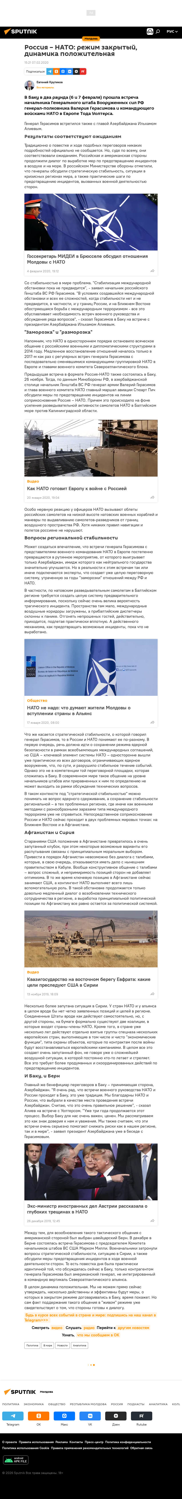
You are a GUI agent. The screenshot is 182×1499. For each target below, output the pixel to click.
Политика (32, 1345)
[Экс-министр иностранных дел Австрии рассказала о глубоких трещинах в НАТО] (91, 1172)
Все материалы (45, 87)
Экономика (34, 1404)
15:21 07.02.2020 (36, 63)
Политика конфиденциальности (128, 1442)
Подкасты (135, 1404)
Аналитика (79, 1345)
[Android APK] (16, 1460)
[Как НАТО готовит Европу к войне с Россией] (91, 448)
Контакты (76, 1442)
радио (89, 1327)
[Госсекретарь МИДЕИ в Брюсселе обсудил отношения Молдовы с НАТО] (91, 222)
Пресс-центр (94, 1442)
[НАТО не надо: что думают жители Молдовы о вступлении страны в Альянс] (91, 667)
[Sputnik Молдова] (21, 35)
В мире (48, 1345)
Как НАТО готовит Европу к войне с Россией (77, 488)
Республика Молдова (88, 1404)
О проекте (9, 1442)
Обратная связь (141, 1448)
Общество (37, 700)
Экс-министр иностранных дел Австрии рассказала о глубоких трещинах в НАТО (87, 1209)
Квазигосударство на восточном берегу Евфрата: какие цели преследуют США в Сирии (88, 982)
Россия (117, 1404)
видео (57, 1327)
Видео (33, 481)
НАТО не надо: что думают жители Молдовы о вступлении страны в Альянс (79, 710)
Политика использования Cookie (25, 1448)
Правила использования (36, 1442)
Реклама (61, 1442)
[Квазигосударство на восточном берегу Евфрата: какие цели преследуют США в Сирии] (91, 939)
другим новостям (133, 1327)
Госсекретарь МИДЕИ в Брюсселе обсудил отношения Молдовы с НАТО (87, 259)
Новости (62, 1345)
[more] (152, 270)
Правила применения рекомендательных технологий (90, 1448)
